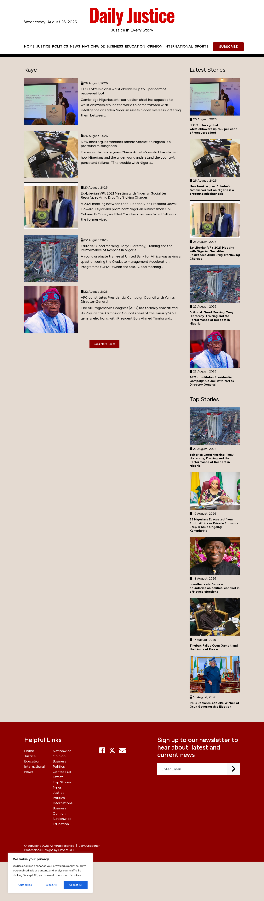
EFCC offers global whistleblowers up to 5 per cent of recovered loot (123, 91)
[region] (50, 873)
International (178, 46)
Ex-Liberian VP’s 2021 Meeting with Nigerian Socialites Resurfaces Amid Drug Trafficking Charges (124, 195)
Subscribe (228, 46)
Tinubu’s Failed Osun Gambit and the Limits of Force (214, 647)
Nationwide (93, 46)
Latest (58, 777)
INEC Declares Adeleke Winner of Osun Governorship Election (214, 704)
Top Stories (62, 782)
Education (135, 46)
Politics (60, 46)
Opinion (155, 46)
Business (115, 46)
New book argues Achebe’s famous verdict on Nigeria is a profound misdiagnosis (126, 144)
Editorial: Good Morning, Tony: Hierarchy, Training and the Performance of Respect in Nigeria (126, 248)
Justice (43, 46)
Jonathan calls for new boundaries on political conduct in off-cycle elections (214, 587)
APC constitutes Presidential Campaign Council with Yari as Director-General (128, 299)
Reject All (50, 885)
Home (29, 46)
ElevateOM (66, 850)
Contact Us (62, 772)
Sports (202, 46)
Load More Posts (104, 344)
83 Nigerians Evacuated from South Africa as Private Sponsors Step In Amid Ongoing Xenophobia (214, 525)
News (75, 46)
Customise (25, 885)
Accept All (75, 885)
